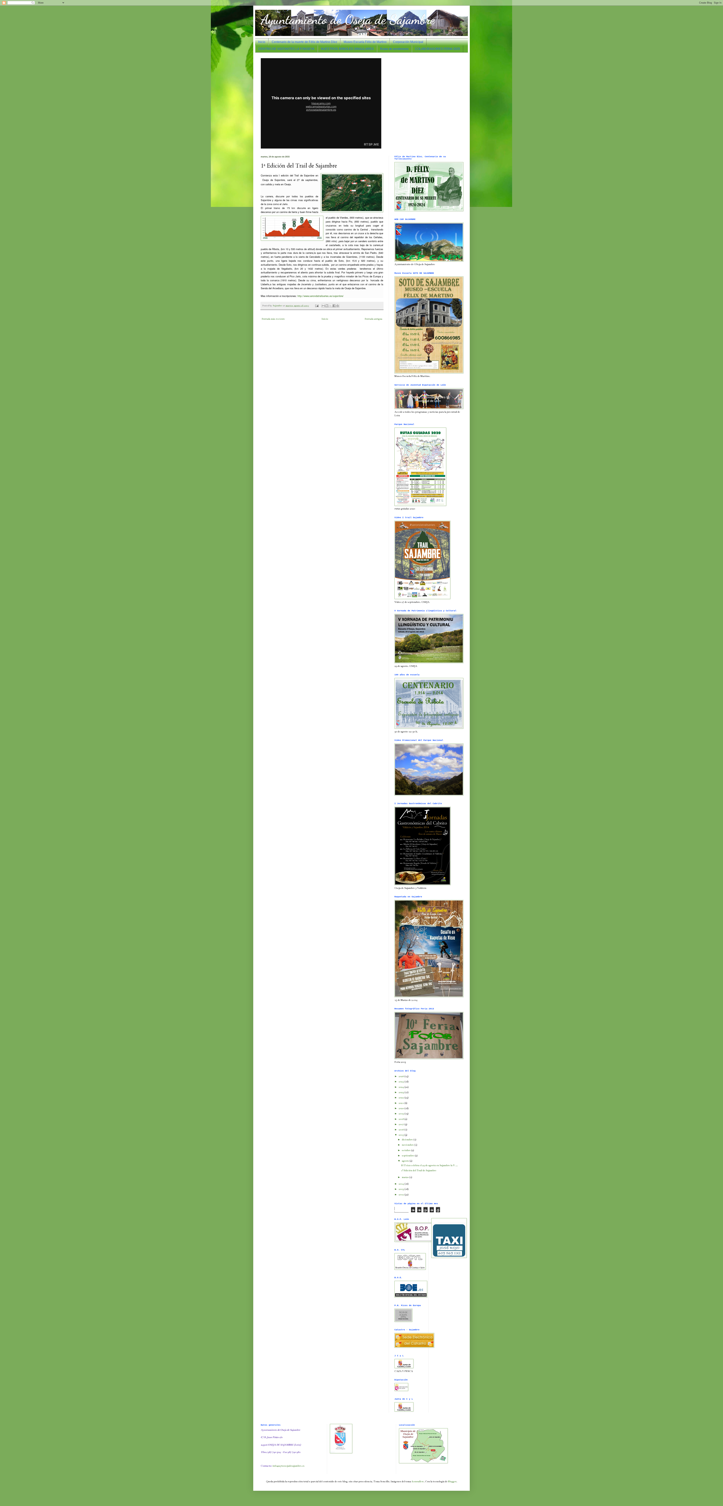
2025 (401, 1081)
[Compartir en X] (330, 306)
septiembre (408, 1155)
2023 (401, 1092)
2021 (401, 1103)
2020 (401, 1108)
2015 (401, 1134)
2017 (401, 1124)
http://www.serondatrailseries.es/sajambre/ (320, 296)
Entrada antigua (373, 318)
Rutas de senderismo (394, 48)
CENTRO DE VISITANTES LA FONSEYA (286, 48)
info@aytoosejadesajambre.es (288, 1465)
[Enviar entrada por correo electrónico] (316, 305)
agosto (406, 1160)
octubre (406, 1150)
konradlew (418, 1481)
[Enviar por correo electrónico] (323, 306)
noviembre (408, 1144)
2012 (401, 1194)
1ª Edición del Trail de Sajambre (418, 1170)
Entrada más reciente (273, 318)
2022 (401, 1097)
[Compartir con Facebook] (334, 306)
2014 (401, 1183)
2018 (401, 1119)
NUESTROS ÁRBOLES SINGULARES (347, 48)
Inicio (261, 41)
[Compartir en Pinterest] (337, 306)
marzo (405, 1177)
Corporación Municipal (408, 41)
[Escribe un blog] (327, 306)
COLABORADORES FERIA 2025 (437, 48)
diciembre (407, 1139)
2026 (401, 1076)
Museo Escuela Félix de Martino (365, 41)
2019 (401, 1113)
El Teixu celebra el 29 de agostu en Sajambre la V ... (429, 1165)
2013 (401, 1189)
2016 (401, 1129)
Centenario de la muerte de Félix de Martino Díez (304, 41)
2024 (401, 1087)
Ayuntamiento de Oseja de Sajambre (348, 19)
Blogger (452, 1481)
